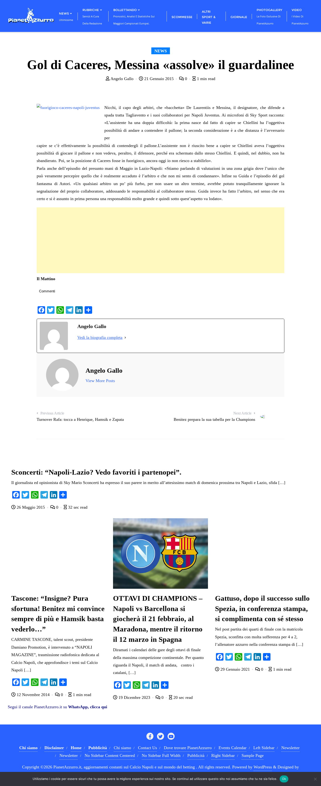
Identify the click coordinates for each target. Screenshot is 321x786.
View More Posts (100, 380)
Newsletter (290, 747)
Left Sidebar (263, 747)
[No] (315, 779)
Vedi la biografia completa (99, 337)
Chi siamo (122, 747)
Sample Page (253, 755)
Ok (284, 779)
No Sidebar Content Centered (110, 755)
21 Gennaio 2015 (159, 78)
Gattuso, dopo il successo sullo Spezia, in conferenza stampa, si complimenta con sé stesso (262, 608)
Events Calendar (233, 747)
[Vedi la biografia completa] (125, 337)
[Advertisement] (160, 240)
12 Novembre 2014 (33, 694)
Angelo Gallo (122, 78)
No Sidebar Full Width (161, 755)
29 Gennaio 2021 (235, 669)
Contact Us (147, 747)
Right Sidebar (223, 755)
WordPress (263, 767)
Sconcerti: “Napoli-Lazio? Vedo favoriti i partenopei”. (96, 472)
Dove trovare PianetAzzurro (188, 747)
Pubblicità (195, 755)
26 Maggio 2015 (31, 507)
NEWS (160, 51)
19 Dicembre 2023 (134, 697)
